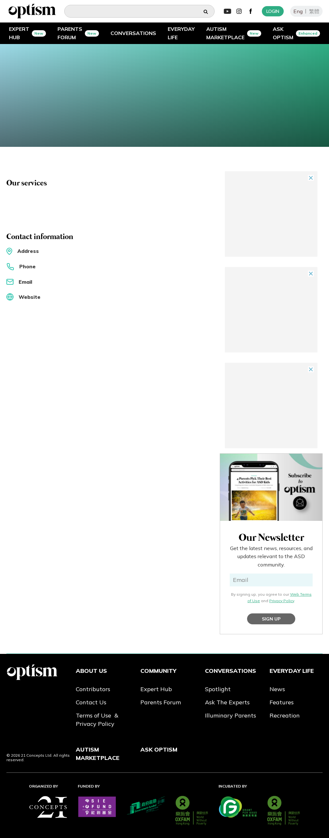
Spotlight (218, 689)
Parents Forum (160, 702)
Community (158, 670)
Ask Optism (158, 749)
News (277, 689)
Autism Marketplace (98, 754)
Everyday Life (292, 670)
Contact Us (91, 702)
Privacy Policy (281, 600)
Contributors (93, 689)
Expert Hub (156, 689)
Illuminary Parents (230, 715)
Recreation (285, 715)
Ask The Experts (227, 702)
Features (282, 702)
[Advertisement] (271, 214)
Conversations (230, 670)
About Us (91, 670)
